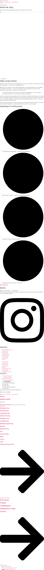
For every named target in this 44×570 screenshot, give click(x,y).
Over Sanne (4, 500)
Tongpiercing (4, 421)
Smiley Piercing (5, 416)
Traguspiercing (5, 413)
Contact (3, 511)
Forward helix (4, 434)
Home (2, 396)
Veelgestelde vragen (8, 509)
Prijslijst (3, 503)
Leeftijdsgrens (5, 506)
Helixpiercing (4, 410)
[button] (22, 402)
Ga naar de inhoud (4, 0)
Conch (2, 439)
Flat (1, 431)
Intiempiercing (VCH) (7, 444)
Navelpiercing (4, 408)
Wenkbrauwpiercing (6, 423)
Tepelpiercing (4, 418)
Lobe (1, 442)
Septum (2, 426)
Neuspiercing (4, 429)
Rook (1, 436)
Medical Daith (5, 399)
